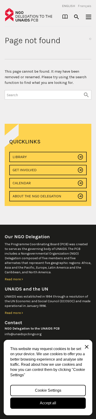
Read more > (14, 279)
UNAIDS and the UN (26, 289)
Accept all (48, 403)
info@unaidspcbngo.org (23, 334)
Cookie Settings (48, 390)
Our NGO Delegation (27, 236)
